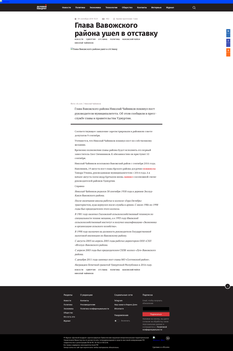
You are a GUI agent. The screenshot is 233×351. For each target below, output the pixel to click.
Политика (80, 7)
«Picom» (165, 347)
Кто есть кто (69, 317)
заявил (128, 176)
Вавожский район (131, 39)
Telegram (118, 300)
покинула (149, 168)
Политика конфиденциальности (94, 309)
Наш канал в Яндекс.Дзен (125, 305)
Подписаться (156, 314)
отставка (102, 39)
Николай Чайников (84, 43)
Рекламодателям (87, 305)
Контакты (142, 7)
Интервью (156, 7)
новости (79, 39)
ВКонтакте (119, 309)
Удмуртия (91, 39)
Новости (66, 7)
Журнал (170, 7)
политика (115, 39)
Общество (127, 7)
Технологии (111, 7)
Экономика (95, 7)
